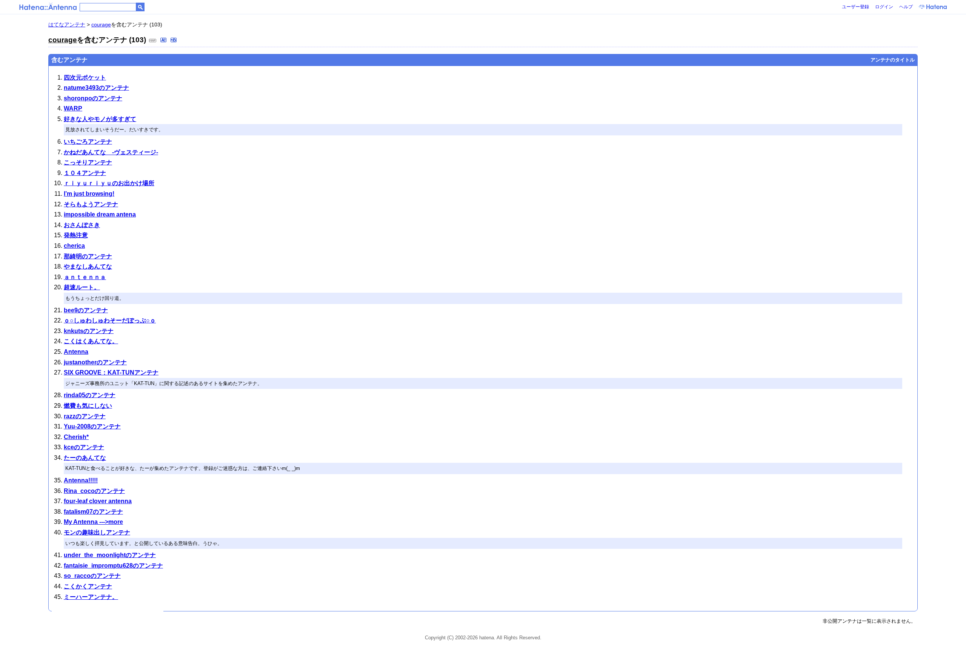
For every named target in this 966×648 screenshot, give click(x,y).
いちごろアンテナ (88, 141)
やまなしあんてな (88, 266)
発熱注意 (76, 235)
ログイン (884, 6)
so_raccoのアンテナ (92, 576)
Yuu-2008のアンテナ (92, 426)
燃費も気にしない (88, 405)
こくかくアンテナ (88, 586)
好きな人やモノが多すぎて (100, 119)
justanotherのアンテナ (95, 362)
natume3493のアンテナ (96, 87)
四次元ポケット (85, 77)
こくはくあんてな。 (91, 341)
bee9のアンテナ (86, 310)
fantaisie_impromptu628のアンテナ (113, 565)
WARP (73, 108)
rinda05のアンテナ (89, 395)
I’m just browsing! (89, 193)
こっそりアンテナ (88, 162)
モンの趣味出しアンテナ (97, 532)
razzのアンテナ (85, 416)
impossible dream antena (100, 214)
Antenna (76, 352)
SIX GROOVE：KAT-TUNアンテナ (111, 372)
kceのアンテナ (84, 447)
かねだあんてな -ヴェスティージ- (111, 152)
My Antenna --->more (93, 522)
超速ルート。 (82, 287)
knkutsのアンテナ (89, 331)
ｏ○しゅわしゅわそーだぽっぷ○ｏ (110, 320)
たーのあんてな (85, 458)
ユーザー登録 (855, 6)
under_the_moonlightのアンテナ (110, 555)
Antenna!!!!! (81, 480)
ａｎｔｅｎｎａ (85, 277)
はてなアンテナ (66, 24)
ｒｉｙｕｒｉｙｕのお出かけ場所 (109, 183)
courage (101, 24)
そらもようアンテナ (91, 204)
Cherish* (76, 437)
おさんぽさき (82, 225)
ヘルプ (906, 6)
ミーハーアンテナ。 (91, 597)
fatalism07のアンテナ (93, 511)
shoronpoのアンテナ (93, 98)
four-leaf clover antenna (98, 501)
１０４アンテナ (85, 173)
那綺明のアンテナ (88, 256)
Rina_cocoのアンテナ (94, 491)
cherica (74, 246)
